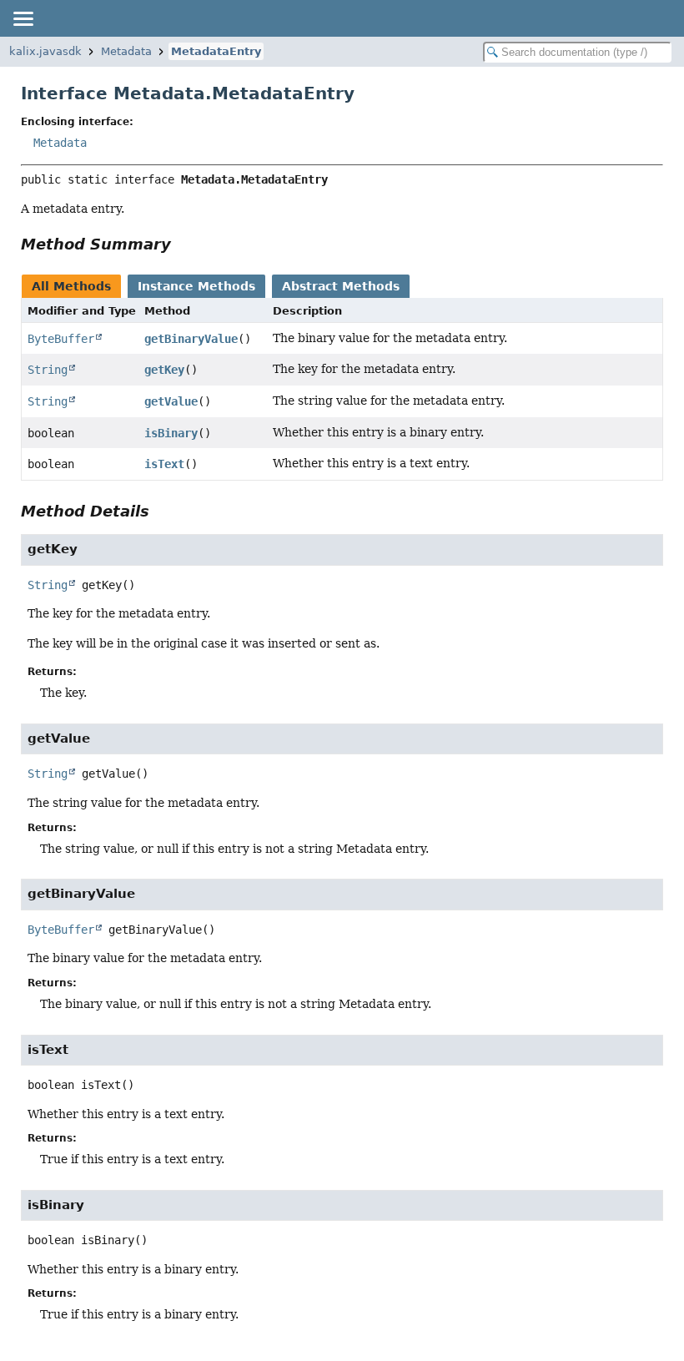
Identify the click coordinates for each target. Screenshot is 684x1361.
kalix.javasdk (45, 51)
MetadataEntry (216, 51)
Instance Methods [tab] (196, 286)
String (48, 369)
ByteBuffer (61, 338)
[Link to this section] (182, 244)
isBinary (171, 433)
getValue (171, 401)
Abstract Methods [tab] (341, 286)
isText (164, 464)
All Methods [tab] (71, 286)
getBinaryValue (191, 338)
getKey (164, 369)
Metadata (126, 51)
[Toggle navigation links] (22, 18)
